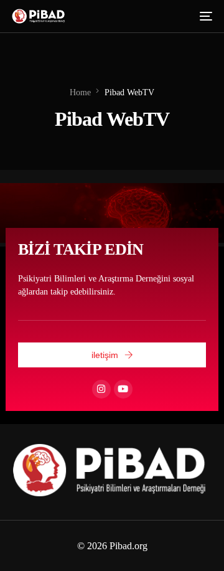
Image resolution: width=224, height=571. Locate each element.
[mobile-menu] (204, 16)
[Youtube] (123, 389)
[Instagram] (101, 389)
